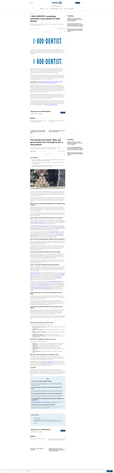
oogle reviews (33, 235)
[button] (31, 2)
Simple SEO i (32, 272)
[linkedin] (46, 154)
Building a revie (45, 360)
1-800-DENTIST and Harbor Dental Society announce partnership (50, 81)
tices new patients (57, 281)
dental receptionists (45, 283)
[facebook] (44, 154)
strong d (48, 359)
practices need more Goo (38, 225)
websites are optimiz (36, 287)
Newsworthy (42, 8)
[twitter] (47, 154)
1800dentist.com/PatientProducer (51, 104)
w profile (50, 360)
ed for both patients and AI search (46, 287)
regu (56, 276)
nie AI (55, 283)
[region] (57, 471)
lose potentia (62, 274)
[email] (50, 154)
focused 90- (53, 231)
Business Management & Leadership (56, 8)
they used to (37, 228)
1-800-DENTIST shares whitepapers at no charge (47, 82)
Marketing (32, 13)
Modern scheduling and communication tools (40, 400)
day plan (56, 231)
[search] (32, 2)
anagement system (38, 222)
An (53, 283)
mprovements (37, 272)
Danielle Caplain (33, 151)
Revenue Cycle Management (69, 8)
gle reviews (45, 225)
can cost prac (51, 281)
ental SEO (52, 359)
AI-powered (39, 283)
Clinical (47, 8)
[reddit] (49, 154)
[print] (64, 154)
